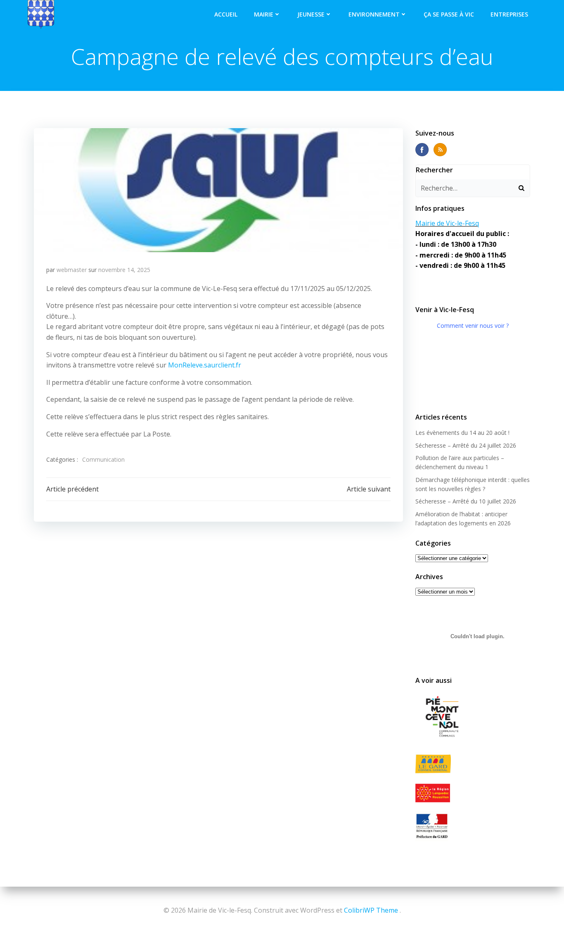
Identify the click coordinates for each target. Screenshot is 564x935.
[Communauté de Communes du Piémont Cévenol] (472, 717)
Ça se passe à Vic (449, 14)
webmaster (72, 270)
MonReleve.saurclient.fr (204, 365)
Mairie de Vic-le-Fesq (447, 223)
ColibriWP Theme (371, 910)
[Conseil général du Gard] (472, 764)
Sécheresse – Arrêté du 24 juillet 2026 (465, 445)
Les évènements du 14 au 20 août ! (462, 432)
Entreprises (509, 14)
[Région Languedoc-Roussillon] (472, 793)
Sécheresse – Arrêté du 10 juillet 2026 (465, 501)
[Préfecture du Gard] (472, 826)
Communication (103, 459)
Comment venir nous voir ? (473, 325)
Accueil (225, 14)
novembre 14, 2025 (124, 270)
